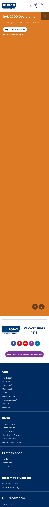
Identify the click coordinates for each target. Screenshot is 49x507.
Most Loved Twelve (11, 435)
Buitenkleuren (9, 427)
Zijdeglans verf (9, 396)
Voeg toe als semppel (13, 30)
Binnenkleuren (9, 424)
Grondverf (7, 385)
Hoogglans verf (9, 400)
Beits (4, 392)
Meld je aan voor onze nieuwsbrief (24, 354)
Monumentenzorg (10, 487)
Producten (7, 378)
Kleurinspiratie (9, 439)
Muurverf (6, 381)
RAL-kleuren (8, 431)
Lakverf (5, 404)
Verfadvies (7, 407)
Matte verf (7, 389)
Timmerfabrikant (10, 484)
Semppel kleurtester (11, 442)
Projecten (6, 466)
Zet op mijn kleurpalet (15, 34)
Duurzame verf (9, 504)
